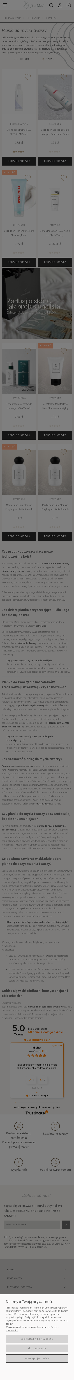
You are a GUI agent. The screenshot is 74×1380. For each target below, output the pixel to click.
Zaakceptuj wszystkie (37, 1358)
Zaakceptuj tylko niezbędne (37, 1339)
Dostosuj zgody (37, 1348)
